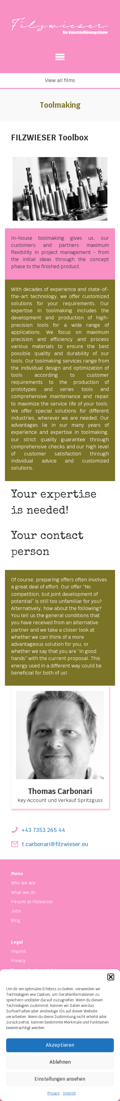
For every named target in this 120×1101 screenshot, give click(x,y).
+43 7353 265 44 (43, 829)
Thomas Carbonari (60, 791)
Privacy (53, 1093)
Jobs (16, 911)
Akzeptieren (60, 1045)
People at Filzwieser (32, 901)
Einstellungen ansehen (60, 1079)
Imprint (69, 1093)
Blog (15, 920)
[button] (111, 977)
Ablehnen (60, 1062)
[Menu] (60, 57)
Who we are (23, 883)
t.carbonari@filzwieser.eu (55, 844)
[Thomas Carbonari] (60, 734)
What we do (23, 892)
